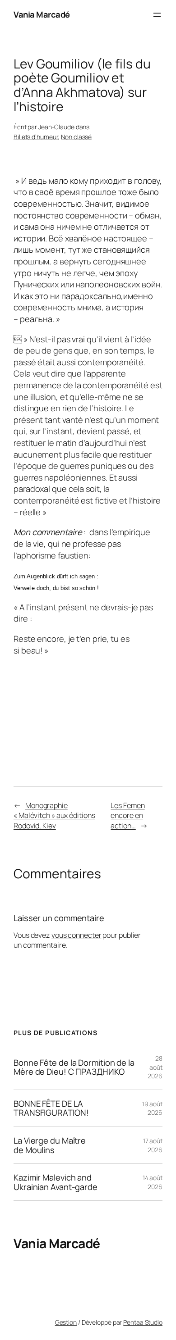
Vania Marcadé (42, 14)
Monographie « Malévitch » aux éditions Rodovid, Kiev (54, 815)
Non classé (76, 136)
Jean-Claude (56, 127)
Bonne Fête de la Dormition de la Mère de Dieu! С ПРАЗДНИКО (74, 1067)
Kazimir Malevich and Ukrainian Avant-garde (55, 1182)
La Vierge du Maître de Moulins (50, 1145)
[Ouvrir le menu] (157, 14)
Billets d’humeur (36, 136)
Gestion (66, 1322)
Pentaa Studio (142, 1322)
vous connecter (76, 935)
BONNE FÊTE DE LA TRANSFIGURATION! (51, 1108)
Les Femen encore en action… (127, 815)
